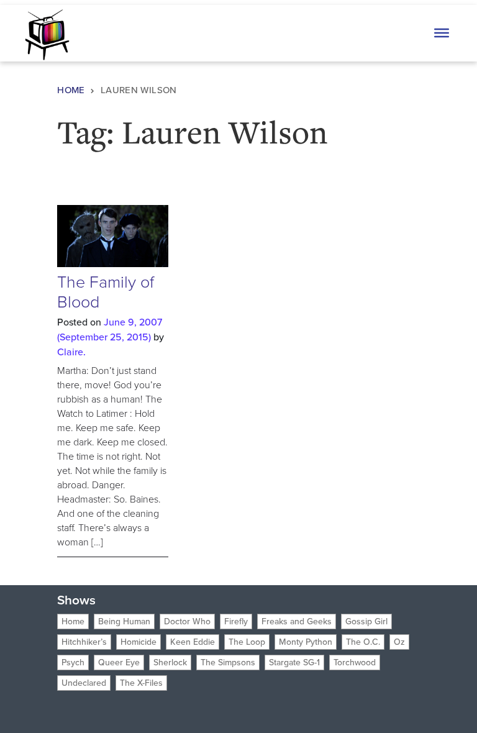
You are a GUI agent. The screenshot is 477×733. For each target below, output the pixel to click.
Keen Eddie (192, 642)
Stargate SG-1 (294, 662)
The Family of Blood (105, 292)
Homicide (138, 642)
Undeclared (83, 683)
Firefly (236, 621)
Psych (72, 662)
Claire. (71, 352)
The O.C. (363, 642)
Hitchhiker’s (84, 642)
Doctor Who (187, 621)
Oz (399, 642)
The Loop (247, 642)
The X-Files (141, 683)
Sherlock (170, 662)
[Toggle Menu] (441, 33)
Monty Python (305, 642)
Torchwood (355, 662)
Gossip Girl (366, 621)
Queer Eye (119, 662)
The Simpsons (228, 662)
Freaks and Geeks (296, 621)
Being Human (124, 621)
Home (71, 90)
